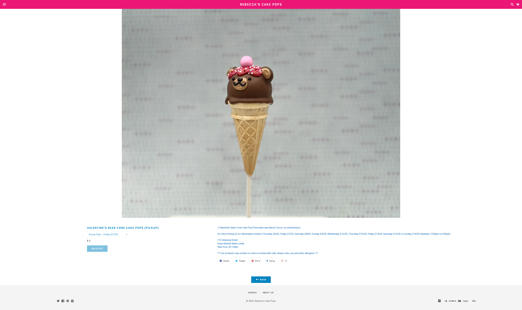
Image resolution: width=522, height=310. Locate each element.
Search (252, 292)
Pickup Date (95, 234)
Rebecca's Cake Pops (261, 4)
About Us (268, 292)
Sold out (97, 248)
